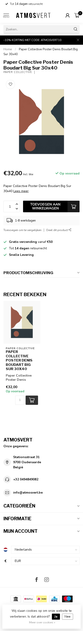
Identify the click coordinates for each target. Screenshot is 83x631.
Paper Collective (17, 72)
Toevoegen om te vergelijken (22, 230)
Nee (68, 616)
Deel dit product (57, 230)
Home (7, 49)
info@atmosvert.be (28, 492)
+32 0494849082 (25, 479)
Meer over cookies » (42, 622)
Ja (55, 616)
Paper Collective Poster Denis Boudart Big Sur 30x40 (19, 360)
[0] (77, 15)
